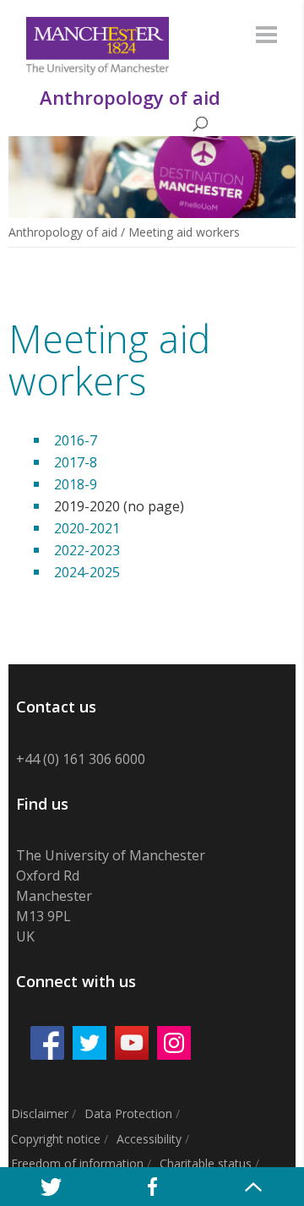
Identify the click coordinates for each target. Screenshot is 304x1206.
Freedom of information (77, 1163)
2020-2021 (87, 528)
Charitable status (206, 1163)
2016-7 (75, 440)
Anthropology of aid (62, 232)
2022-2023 (87, 550)
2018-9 (75, 484)
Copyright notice (55, 1139)
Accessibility (149, 1139)
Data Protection (128, 1113)
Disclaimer (39, 1113)
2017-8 (75, 462)
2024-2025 (87, 572)
